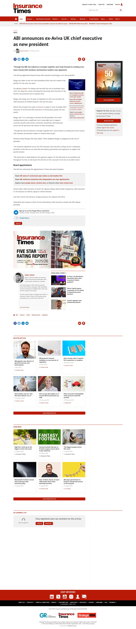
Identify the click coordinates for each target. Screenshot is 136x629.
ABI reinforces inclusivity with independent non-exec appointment (44, 179)
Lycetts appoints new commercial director (74, 301)
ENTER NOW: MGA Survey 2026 (78, 23)
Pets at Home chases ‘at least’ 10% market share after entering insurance (49, 481)
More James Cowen (58, 273)
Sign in (62, 55)
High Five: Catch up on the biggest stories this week (23, 448)
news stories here (78, 118)
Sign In (117, 4)
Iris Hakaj (67, 488)
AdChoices (83, 602)
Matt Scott (68, 403)
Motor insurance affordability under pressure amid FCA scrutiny (73, 395)
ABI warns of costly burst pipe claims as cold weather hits (41, 176)
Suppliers (45, 315)
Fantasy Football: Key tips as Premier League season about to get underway (49, 449)
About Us (22, 602)
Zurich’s (24, 88)
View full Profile (24, 307)
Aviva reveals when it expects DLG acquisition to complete (74, 359)
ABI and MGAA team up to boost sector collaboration (76, 101)
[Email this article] (27, 59)
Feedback (112, 602)
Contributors (63, 602)
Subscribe (110, 4)
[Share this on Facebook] (15, 59)
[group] (117, 18)
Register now (108, 121)
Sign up (18, 223)
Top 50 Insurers (108, 100)
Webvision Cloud (72, 626)
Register (101, 4)
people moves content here (35, 183)
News (15, 33)
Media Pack (73, 602)
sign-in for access (108, 127)
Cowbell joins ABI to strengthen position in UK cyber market (77, 95)
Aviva (40, 107)
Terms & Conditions (42, 602)
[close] (85, 55)
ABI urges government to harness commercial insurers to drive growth (73, 481)
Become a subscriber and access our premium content (77, 107)
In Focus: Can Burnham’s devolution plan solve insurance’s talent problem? (75, 279)
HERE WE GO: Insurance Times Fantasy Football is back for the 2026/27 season (43, 23)
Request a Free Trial (89, 4)
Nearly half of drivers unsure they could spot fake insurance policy (24, 481)
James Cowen (24, 51)
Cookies (91, 602)
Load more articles (49, 413)
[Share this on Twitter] (19, 59)
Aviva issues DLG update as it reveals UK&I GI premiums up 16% (49, 395)
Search (120, 10)
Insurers (22, 315)
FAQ (106, 602)
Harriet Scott (19, 370)
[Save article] (83, 59)
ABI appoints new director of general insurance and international (24, 363)
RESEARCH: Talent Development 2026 (100, 23)
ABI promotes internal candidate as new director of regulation (48, 360)
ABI (17, 315)
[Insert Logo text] (27, 12)
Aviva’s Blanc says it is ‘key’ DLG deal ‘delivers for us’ (24, 395)
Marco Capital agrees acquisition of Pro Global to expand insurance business (75, 291)
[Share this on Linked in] (23, 59)
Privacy (53, 602)
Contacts (30, 602)
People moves (36, 315)
